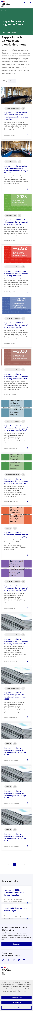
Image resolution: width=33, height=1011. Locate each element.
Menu (30, 2)
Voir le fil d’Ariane (6, 11)
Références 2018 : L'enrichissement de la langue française (14, 892)
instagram (19, 959)
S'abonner (16, 944)
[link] (9, 864)
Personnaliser (16, 1008)
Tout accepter (17, 997)
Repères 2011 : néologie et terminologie (15, 909)
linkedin (8, 959)
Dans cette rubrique (9, 32)
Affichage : (6, 81)
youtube (24, 959)
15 (11, 81)
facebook (13, 959)
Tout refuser (16, 1003)
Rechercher (25, 2)
